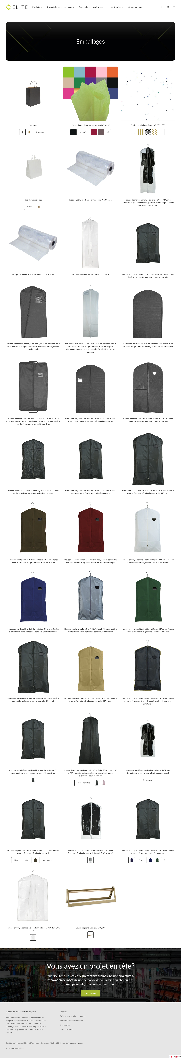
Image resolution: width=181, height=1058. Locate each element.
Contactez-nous (135, 7)
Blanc (29, 207)
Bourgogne (47, 860)
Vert (26, 860)
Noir (16, 860)
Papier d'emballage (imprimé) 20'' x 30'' (148, 125)
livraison (80, 1043)
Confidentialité (64, 1043)
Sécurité (27, 1043)
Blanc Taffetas (84, 783)
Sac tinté (33, 125)
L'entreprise (116, 7)
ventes (73, 1043)
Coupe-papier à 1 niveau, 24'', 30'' (90, 928)
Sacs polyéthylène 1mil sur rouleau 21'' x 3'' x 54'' (33, 274)
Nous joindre (90, 993)
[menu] (175, 1056)
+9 (164, 860)
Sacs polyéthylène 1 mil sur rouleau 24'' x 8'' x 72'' (91, 200)
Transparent (148, 780)
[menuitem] (172, 1056)
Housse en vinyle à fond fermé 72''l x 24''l (90, 274)
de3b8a (83, 132)
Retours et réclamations (40, 1043)
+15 (107, 132)
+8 (162, 132)
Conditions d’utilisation (14, 1043)
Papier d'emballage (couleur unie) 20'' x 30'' (91, 125)
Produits (36, 7)
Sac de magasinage (33, 200)
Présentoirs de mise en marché (60, 7)
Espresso (40, 132)
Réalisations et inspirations (91, 7)
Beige (141, 860)
